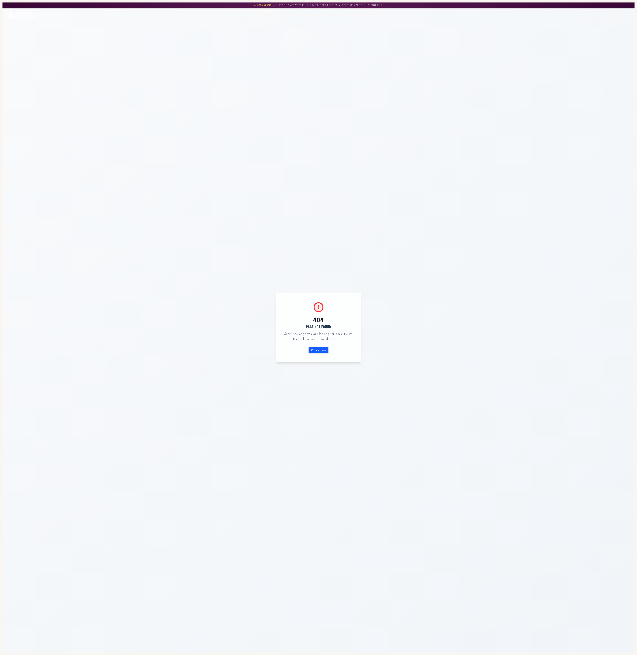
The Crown (261, 15)
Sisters (279, 15)
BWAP (318, 15)
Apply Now (614, 15)
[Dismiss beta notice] (630, 5)
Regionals (354, 15)
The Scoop (373, 15)
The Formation (300, 15)
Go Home (321, 350)
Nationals (334, 15)
